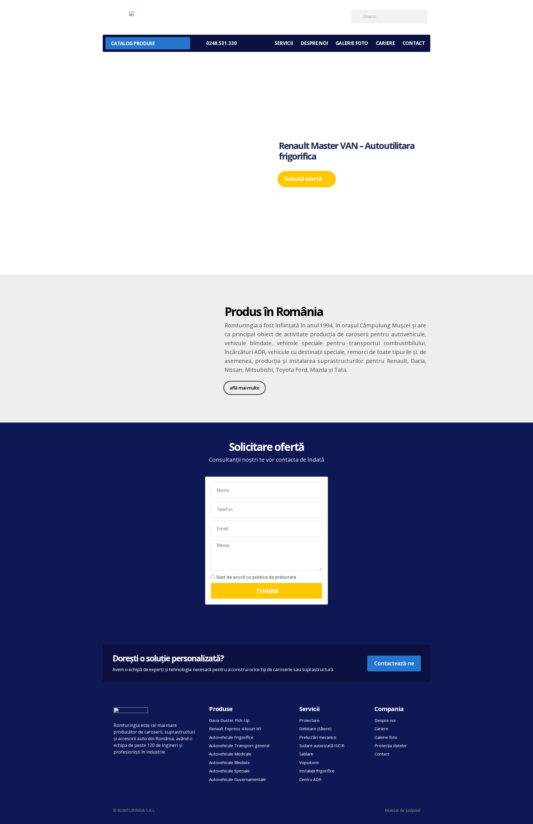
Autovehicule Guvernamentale (237, 779)
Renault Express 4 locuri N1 (235, 728)
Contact (414, 43)
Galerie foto (352, 43)
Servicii (284, 43)
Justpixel (413, 810)
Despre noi (314, 43)
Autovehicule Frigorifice (231, 737)
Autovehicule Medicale (230, 754)
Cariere (385, 43)
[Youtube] (339, 17)
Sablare (306, 754)
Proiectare (309, 720)
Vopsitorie (309, 762)
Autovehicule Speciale (229, 771)
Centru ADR (310, 779)
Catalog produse (133, 43)
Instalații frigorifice (317, 771)
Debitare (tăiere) (315, 728)
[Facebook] (326, 17)
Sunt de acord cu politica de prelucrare (256, 577)
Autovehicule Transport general (239, 745)
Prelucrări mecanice (317, 737)
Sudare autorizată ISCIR (322, 745)
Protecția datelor (390, 745)
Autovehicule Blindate (229, 762)
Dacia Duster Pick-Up (229, 720)
